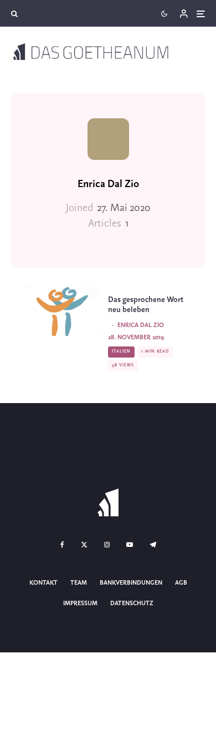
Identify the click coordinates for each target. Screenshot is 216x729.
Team (78, 583)
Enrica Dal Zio (108, 184)
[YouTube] (129, 544)
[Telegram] (152, 544)
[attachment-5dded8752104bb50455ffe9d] (61, 310)
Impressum (80, 603)
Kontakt (43, 583)
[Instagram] (107, 544)
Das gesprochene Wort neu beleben (145, 305)
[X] (84, 544)
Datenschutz (131, 603)
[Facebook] (62, 544)
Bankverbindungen (131, 583)
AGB (181, 583)
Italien (121, 351)
